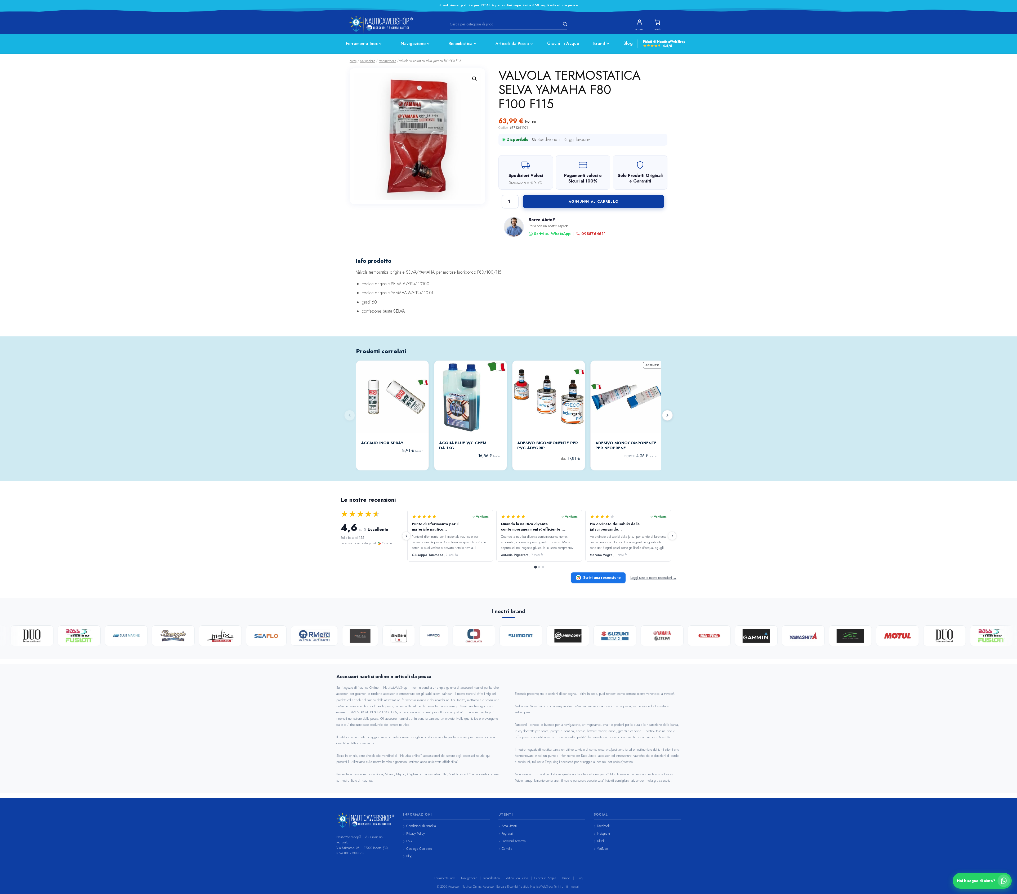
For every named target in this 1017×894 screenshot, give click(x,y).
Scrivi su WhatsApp (552, 234)
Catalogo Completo (419, 848)
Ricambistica (460, 44)
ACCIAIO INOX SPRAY (382, 443)
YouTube (602, 848)
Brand (599, 44)
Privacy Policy (415, 833)
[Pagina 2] (539, 567)
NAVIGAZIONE (367, 61)
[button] (474, 79)
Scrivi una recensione (602, 577)
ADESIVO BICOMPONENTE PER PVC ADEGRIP (547, 446)
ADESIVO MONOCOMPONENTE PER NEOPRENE (626, 446)
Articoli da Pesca (512, 44)
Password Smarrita (514, 840)
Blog (628, 43)
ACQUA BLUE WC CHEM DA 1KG (462, 446)
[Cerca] (564, 24)
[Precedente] (406, 536)
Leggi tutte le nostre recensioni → (653, 577)
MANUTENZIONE (387, 61)
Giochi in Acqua (563, 43)
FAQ (409, 840)
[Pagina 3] (543, 567)
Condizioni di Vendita (421, 825)
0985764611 (593, 234)
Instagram (603, 833)
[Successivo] (667, 415)
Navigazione (413, 44)
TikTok (601, 840)
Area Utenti (509, 825)
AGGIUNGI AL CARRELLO (594, 201)
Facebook (603, 825)
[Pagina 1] (535, 567)
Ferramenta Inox (362, 44)
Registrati (508, 833)
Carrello (507, 848)
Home (353, 61)
